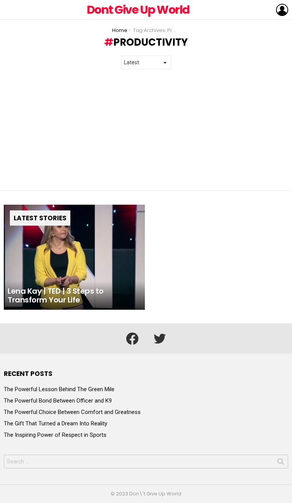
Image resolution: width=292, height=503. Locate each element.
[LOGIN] (282, 9)
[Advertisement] (146, 130)
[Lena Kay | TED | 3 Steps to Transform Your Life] (74, 257)
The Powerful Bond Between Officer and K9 (58, 400)
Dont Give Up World (138, 10)
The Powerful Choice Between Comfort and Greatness (72, 412)
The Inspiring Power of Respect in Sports (55, 434)
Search (280, 463)
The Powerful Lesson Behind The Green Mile (59, 389)
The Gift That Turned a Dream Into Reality (55, 423)
